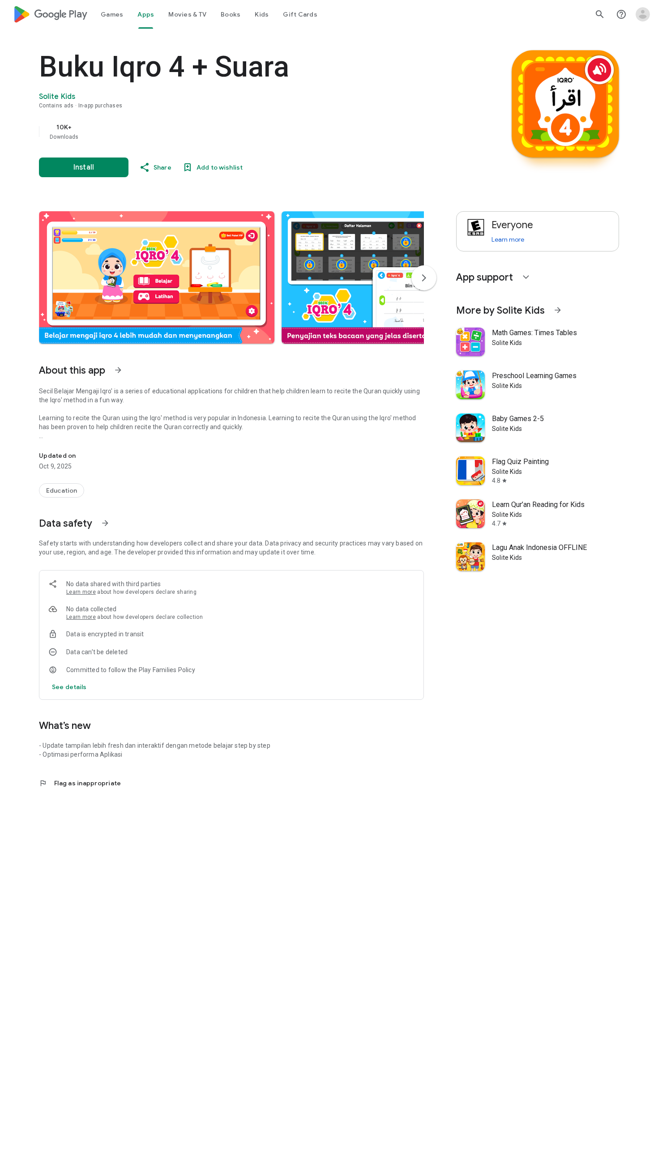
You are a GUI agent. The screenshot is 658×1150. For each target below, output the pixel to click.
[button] (156, 277)
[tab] (112, 14)
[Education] (61, 490)
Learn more (81, 592)
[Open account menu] (643, 14)
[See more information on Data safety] (105, 523)
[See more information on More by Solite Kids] (557, 310)
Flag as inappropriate (80, 783)
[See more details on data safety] (69, 687)
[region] (218, 131)
